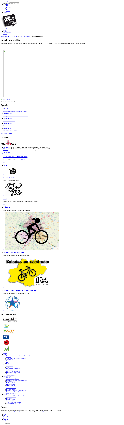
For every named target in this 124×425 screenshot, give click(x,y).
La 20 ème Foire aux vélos (9, 125)
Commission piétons (11, 375)
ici (4, 162)
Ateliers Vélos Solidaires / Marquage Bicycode (17, 395)
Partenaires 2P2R (10, 401)
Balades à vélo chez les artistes (10, 130)
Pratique (5, 34)
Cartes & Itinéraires (10, 385)
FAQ (5, 199)
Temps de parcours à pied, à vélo (13, 402)
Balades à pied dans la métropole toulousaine (19, 290)
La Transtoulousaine (11, 389)
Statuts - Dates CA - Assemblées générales (15, 358)
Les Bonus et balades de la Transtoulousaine (16, 390)
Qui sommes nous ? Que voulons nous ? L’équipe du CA (19, 355)
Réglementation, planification (13, 368)
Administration (6, 1)
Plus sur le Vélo (14, 36)
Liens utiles (8, 398)
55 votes (5, 150)
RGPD (7, 363)
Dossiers (5, 31)
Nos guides (8, 377)
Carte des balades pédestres (12, 379)
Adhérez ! (8, 357)
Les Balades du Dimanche (12, 382)
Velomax (6, 207)
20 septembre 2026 (7, 113)
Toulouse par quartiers (11, 360)
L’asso (4, 30)
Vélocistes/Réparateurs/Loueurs (13, 403)
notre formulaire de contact (18, 411)
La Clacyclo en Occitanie (9, 121)
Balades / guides (7, 32)
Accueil (5, 28)
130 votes (5, 147)
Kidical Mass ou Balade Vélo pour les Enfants (16, 380)
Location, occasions (10, 399)
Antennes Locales (10, 359)
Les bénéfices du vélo (11, 397)
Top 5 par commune (5, 152)
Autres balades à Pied (11, 393)
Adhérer (5, 12)
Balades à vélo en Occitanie (13, 252)
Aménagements (9, 366)
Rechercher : (6, 3)
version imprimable (6, 99)
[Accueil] (9, 26)
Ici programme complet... (6, 133)
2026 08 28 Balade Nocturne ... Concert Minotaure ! (15, 111)
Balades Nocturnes (10, 384)
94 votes (5, 148)
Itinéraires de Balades (11, 388)
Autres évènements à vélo (12, 386)
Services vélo (9, 367)
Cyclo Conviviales (10, 381)
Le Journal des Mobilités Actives (15, 157)
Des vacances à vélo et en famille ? (14, 391)
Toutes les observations (6, 153)
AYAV (5, 165)
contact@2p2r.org (43, 411)
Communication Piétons (11, 373)
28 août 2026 (6, 108)
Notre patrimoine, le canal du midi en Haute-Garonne (15, 116)
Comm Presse (8, 177)
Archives (7, 36)
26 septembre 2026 (7, 123)
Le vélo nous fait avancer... (25, 36)
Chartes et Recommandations (13, 371)
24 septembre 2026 (7, 118)
